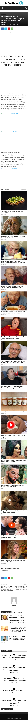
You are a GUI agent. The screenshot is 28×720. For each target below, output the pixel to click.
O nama (15, 716)
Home (2, 11)
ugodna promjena (5, 570)
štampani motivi (16, 568)
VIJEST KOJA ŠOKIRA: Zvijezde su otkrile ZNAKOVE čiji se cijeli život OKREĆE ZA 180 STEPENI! (17, 638)
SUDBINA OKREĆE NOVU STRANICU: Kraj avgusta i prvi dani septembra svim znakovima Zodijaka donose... (14, 669)
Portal (11, 660)
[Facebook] (2, 29)
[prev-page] (2, 643)
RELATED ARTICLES (6, 612)
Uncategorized (7, 11)
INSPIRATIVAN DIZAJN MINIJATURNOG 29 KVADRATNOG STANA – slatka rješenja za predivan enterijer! (7, 589)
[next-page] (4, 643)
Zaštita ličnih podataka (22, 716)
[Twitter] (5, 29)
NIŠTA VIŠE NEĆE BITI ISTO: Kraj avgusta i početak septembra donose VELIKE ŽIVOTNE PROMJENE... (14, 680)
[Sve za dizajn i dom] (14, 3)
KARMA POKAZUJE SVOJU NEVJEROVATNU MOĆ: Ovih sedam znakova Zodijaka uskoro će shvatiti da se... (14, 702)
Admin (3, 24)
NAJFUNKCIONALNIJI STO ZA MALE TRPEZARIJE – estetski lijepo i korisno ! (21, 588)
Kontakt (10, 716)
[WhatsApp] (12, 29)
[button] (2, 8)
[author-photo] (14, 603)
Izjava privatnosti (5, 716)
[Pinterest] (9, 29)
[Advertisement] (14, 43)
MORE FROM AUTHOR (17, 612)
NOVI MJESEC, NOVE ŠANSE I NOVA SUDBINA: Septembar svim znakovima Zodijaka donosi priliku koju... (14, 657)
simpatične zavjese (8, 568)
